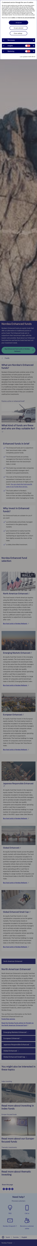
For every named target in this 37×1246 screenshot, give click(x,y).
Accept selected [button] (18, 28)
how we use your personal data (26, 17)
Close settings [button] (18, 33)
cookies (13, 17)
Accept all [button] (18, 22)
